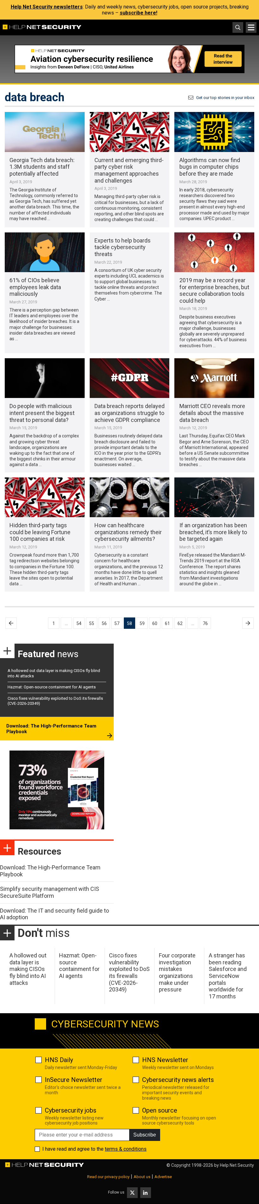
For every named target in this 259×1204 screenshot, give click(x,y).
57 (116, 623)
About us (142, 1176)
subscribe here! (138, 13)
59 (142, 623)
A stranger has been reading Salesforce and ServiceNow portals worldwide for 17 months (228, 976)
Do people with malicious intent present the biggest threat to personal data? (42, 413)
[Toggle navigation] (251, 27)
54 (78, 623)
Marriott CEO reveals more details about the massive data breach (212, 413)
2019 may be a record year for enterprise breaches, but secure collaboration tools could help (214, 290)
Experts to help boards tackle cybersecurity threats (122, 247)
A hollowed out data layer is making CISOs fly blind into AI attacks (27, 969)
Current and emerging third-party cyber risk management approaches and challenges (129, 170)
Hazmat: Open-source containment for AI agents (52, 687)
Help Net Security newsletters (47, 7)
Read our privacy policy (108, 1176)
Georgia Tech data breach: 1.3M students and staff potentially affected (42, 167)
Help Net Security (237, 1165)
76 (205, 623)
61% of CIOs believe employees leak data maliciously (35, 287)
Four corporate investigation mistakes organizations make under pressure (177, 972)
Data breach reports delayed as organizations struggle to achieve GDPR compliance (129, 413)
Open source (159, 1110)
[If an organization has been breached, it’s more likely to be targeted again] (214, 497)
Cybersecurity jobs (70, 1110)
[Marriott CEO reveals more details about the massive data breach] (214, 378)
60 (154, 623)
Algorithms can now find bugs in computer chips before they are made (209, 167)
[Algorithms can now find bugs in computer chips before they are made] (214, 132)
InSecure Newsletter (73, 1080)
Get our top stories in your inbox (225, 98)
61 (167, 623)
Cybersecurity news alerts (178, 1080)
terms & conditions (126, 1149)
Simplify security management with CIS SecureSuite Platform (49, 892)
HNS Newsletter (165, 1060)
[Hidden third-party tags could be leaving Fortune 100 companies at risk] (45, 497)
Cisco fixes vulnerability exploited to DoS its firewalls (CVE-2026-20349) (129, 972)
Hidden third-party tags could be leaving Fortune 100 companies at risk (39, 532)
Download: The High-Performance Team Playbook (51, 728)
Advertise (163, 1176)
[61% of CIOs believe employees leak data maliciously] (45, 252)
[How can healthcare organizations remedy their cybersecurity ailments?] (130, 497)
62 (180, 623)
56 (104, 623)
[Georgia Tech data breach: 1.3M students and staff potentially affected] (45, 132)
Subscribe (144, 1134)
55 (91, 623)
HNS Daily (59, 1060)
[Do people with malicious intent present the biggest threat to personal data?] (45, 378)
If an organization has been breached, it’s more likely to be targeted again (213, 532)
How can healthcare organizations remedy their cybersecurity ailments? (128, 532)
